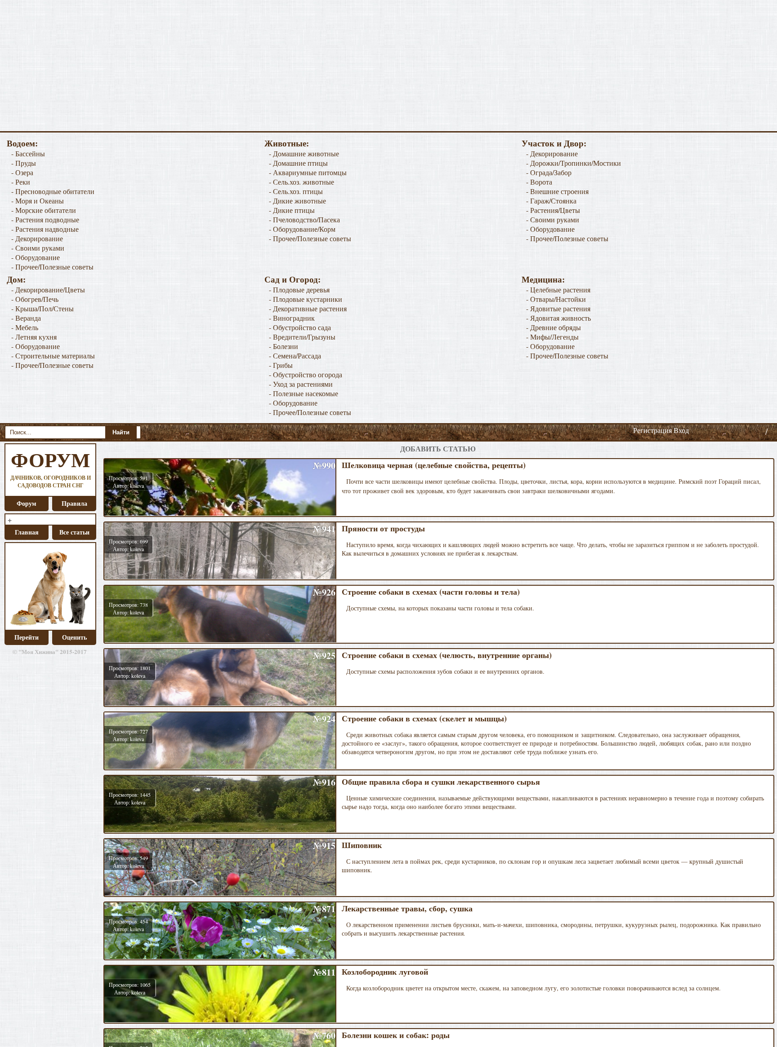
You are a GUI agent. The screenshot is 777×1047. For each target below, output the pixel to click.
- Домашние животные (304, 153)
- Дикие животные (297, 200)
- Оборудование (35, 257)
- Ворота (539, 181)
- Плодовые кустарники (305, 299)
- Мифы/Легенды (552, 336)
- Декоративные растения (308, 308)
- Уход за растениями (301, 384)
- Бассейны (28, 153)
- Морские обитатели (43, 210)
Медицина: (543, 279)
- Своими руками (37, 247)
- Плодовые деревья (299, 289)
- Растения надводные (45, 229)
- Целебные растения (558, 289)
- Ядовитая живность (558, 317)
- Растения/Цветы (553, 210)
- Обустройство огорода (305, 374)
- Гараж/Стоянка (551, 200)
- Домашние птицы (298, 163)
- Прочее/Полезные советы (52, 266)
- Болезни (283, 346)
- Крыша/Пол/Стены (42, 308)
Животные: (286, 143)
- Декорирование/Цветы (48, 289)
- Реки (20, 181)
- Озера (22, 172)
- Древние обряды (553, 327)
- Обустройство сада (300, 327)
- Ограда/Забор (549, 172)
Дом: (16, 279)
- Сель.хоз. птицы (296, 191)
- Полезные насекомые (303, 393)
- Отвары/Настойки (556, 299)
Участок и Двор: (554, 143)
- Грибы (281, 365)
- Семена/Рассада (295, 355)
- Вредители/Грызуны (302, 336)
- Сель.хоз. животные (301, 181)
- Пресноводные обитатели (52, 191)
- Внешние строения (557, 191)
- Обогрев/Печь (34, 299)
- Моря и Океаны (37, 200)
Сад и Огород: (292, 279)
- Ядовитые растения (558, 308)
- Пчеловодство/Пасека (304, 219)
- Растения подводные (45, 219)
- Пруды (23, 163)
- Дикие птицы (292, 210)
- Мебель (24, 327)
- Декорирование (37, 238)
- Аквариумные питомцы (308, 172)
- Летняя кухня (34, 336)
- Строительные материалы (53, 355)
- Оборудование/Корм (302, 229)
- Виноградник (292, 317)
